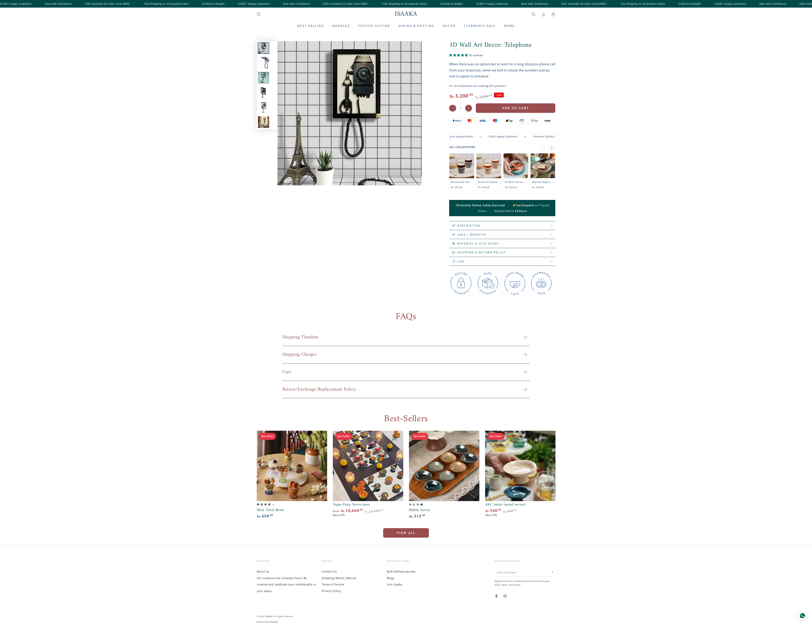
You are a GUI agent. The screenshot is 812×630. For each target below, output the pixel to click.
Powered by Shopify (267, 621)
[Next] (552, 147)
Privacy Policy (331, 591)
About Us (263, 571)
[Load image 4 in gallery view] (263, 92)
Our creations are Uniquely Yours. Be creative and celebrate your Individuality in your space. (286, 584)
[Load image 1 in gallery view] (263, 48)
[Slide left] (237, 113)
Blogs (390, 578)
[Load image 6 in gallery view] (263, 122)
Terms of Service (333, 584)
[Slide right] (297, 113)
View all (406, 533)
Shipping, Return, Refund (339, 578)
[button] (259, 14)
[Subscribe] (553, 572)
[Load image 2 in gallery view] (263, 63)
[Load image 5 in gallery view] (263, 107)
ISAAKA (269, 616)
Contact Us (329, 571)
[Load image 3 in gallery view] (263, 77)
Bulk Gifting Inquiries (401, 571)
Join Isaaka (394, 584)
